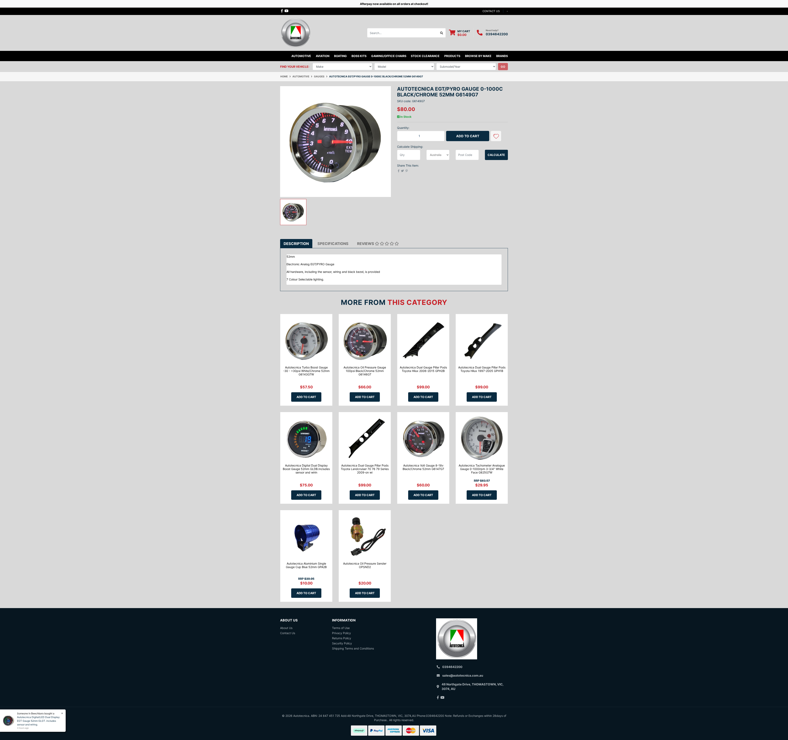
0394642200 (497, 34)
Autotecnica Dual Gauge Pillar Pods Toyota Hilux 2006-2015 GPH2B (423, 369)
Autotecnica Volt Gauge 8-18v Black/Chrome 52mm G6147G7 (423, 467)
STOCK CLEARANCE (425, 56)
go (503, 66)
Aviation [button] (322, 56)
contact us (491, 11)
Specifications (332, 243)
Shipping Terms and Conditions (353, 648)
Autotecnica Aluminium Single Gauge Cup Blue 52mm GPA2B (306, 565)
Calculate (496, 155)
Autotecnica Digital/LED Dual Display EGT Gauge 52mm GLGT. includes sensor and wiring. (38, 721)
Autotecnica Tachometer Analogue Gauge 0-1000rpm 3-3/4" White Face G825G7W (482, 469)
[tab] (296, 243)
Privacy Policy (341, 633)
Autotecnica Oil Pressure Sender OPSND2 (364, 565)
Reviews (366, 243)
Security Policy (342, 643)
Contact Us (287, 633)
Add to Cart (467, 136)
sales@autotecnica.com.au (462, 675)
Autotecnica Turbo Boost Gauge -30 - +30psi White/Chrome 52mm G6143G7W (306, 371)
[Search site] (442, 33)
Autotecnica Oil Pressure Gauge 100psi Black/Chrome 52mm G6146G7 (365, 371)
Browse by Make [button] (478, 56)
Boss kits (359, 56)
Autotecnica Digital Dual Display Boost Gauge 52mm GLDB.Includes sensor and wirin (306, 469)
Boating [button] (340, 56)
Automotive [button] (301, 56)
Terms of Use (341, 628)
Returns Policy (341, 638)
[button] (496, 136)
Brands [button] (502, 56)
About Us (286, 628)
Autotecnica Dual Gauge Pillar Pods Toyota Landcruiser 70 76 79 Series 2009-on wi (365, 469)
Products (452, 56)
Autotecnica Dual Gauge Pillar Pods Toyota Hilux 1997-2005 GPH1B (481, 369)
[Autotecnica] (295, 32)
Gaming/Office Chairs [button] (388, 56)
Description (296, 243)
